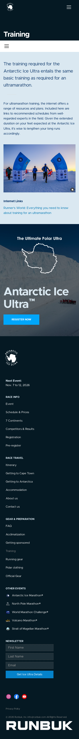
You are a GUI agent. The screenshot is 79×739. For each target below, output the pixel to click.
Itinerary (11, 465)
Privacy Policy (13, 709)
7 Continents (14, 420)
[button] (68, 7)
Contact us (13, 506)
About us (12, 498)
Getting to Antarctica (19, 481)
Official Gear (13, 576)
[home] (10, 7)
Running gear (14, 559)
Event (10, 404)
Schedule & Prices (17, 412)
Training (11, 551)
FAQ (9, 526)
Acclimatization (15, 534)
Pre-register (13, 445)
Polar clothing (14, 567)
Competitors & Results (20, 429)
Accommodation (16, 490)
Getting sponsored (18, 542)
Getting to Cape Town (20, 473)
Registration (13, 437)
